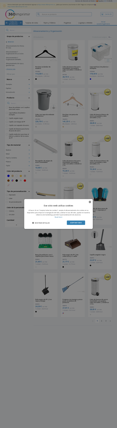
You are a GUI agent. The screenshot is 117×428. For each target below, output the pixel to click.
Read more (58, 217)
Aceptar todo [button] (76, 223)
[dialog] (58, 214)
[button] (41, 223)
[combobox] (90, 202)
